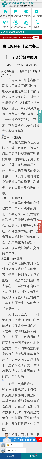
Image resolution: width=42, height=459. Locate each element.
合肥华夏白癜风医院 (8, 32)
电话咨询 (40, 118)
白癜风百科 (20, 32)
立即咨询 (32, 455)
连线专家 (10, 456)
